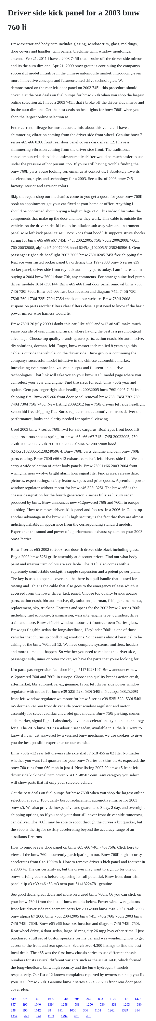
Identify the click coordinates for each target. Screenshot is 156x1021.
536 (102, 1004)
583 (77, 1004)
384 (137, 1010)
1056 (73, 1010)
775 (25, 999)
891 (60, 1010)
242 (88, 999)
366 (85, 1010)
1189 (51, 1016)
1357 (14, 1016)
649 (13, 999)
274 (38, 1016)
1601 (37, 999)
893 (100, 999)
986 (139, 1004)
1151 (98, 1010)
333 (114, 1004)
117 (125, 999)
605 (77, 999)
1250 (89, 1004)
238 (13, 1010)
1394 (51, 1004)
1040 (64, 999)
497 (26, 1016)
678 (76, 1016)
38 (49, 1010)
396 (25, 1010)
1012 (37, 1010)
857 (13, 1004)
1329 (124, 1010)
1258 (64, 1004)
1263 (126, 1004)
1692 (51, 999)
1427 (138, 999)
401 (88, 1016)
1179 (113, 999)
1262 (111, 1010)
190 (25, 1004)
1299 (64, 1016)
